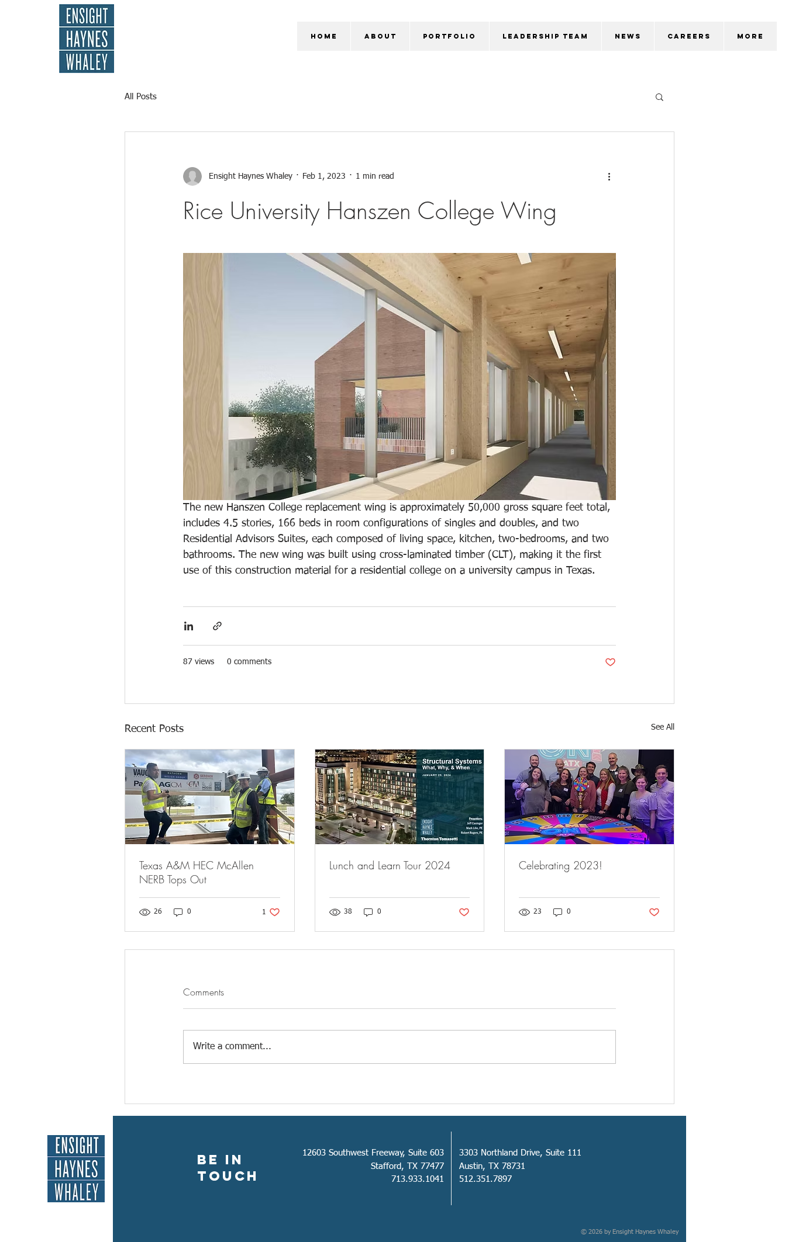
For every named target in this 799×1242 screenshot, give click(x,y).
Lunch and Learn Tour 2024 (389, 865)
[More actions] (609, 176)
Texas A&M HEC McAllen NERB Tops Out (196, 872)
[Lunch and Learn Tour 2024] (399, 797)
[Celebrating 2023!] (589, 797)
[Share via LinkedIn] (188, 626)
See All (662, 727)
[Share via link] (217, 626)
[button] (659, 96)
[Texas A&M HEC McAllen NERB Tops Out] (209, 797)
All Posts (141, 96)
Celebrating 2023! (560, 865)
